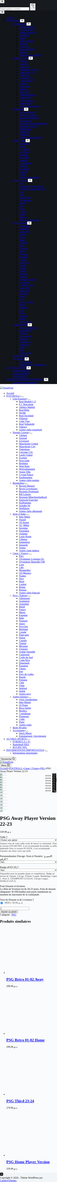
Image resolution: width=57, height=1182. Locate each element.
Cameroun (24, 654)
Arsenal (23, 438)
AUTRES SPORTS (16, 739)
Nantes (22, 576)
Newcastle (24, 460)
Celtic (22, 719)
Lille (21, 567)
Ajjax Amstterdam (28, 699)
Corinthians (25, 713)
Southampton (25, 477)
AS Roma (24, 522)
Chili (21, 682)
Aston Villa (24, 472)
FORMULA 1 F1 (21, 741)
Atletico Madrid (27, 407)
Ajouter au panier (9, 912)
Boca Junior (25, 708)
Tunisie (22, 643)
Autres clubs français (29, 592)
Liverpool (24, 441)
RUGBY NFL (20, 747)
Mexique (23, 646)
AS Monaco (25, 573)
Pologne (23, 680)
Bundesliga (18, 483)
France (22, 609)
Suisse (22, 637)
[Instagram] (1, 1175)
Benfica (23, 710)
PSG (21, 556)
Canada (23, 640)
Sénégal (23, 688)
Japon (22, 623)
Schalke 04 (24, 505)
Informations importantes (25, 753)
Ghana (22, 668)
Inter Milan (24, 516)
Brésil (22, 606)
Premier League (20, 432)
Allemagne (24, 598)
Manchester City (27, 446)
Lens (21, 564)
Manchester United (28, 443)
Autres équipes (20, 696)
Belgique (23, 629)
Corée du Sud (26, 657)
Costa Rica (24, 660)
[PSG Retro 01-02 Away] (30, 972)
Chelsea (23, 435)
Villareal (23, 418)
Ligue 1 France (20, 553)
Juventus (23, 528)
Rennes (22, 590)
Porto (21, 722)
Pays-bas (23, 626)
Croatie (22, 632)
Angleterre (24, 601)
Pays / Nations (20, 595)
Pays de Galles (26, 674)
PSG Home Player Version (28, 1162)
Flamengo (24, 716)
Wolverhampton (27, 469)
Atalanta (23, 533)
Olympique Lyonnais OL (31, 559)
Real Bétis (24, 410)
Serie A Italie (19, 514)
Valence (23, 427)
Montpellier (25, 570)
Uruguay (23, 649)
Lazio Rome (25, 536)
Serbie (22, 691)
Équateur (23, 665)
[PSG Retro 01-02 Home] (30, 1033)
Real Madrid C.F (27, 401)
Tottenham (24, 449)
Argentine (24, 604)
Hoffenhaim (25, 502)
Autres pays (25, 694)
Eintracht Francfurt (28, 500)
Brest (21, 581)
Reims (22, 587)
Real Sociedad (26, 415)
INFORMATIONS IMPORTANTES (25, 750)
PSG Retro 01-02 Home (25, 1040)
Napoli (22, 519)
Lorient (22, 584)
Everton (23, 457)
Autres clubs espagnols (30, 429)
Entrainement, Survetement (32, 736)
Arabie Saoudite (27, 651)
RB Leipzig (25, 494)
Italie (21, 618)
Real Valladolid (26, 424)
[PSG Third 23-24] (30, 1094)
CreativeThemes (8, 1180)
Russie (22, 677)
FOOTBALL (13, 396)
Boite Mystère (20, 727)
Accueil (10, 393)
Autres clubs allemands (30, 511)
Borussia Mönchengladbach (33, 497)
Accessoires (19, 730)
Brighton (23, 463)
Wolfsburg (24, 508)
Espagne (23, 615)
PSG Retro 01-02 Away (25, 979)
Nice (21, 578)
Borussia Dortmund (29, 491)
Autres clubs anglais (29, 480)
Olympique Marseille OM (32, 561)
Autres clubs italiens (29, 550)
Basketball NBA (21, 744)
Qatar (22, 685)
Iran (21, 671)
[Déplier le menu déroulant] (22, 396)
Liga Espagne (19, 398)
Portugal (23, 620)
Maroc (22, 612)
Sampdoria (24, 542)
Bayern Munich (27, 486)
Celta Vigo (24, 421)
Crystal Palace (26, 474)
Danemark (24, 663)
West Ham (24, 466)
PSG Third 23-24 (20, 1101)
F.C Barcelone (26, 404)
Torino (22, 547)
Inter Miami (25, 702)
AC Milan (24, 525)
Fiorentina (24, 531)
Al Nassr (23, 705)
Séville (22, 412)
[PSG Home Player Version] (30, 1155)
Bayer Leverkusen (28, 488)
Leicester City (26, 452)
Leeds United (25, 455)
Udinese (23, 539)
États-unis (24, 635)
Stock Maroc (25, 733)
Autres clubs (25, 725)
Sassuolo (23, 545)
